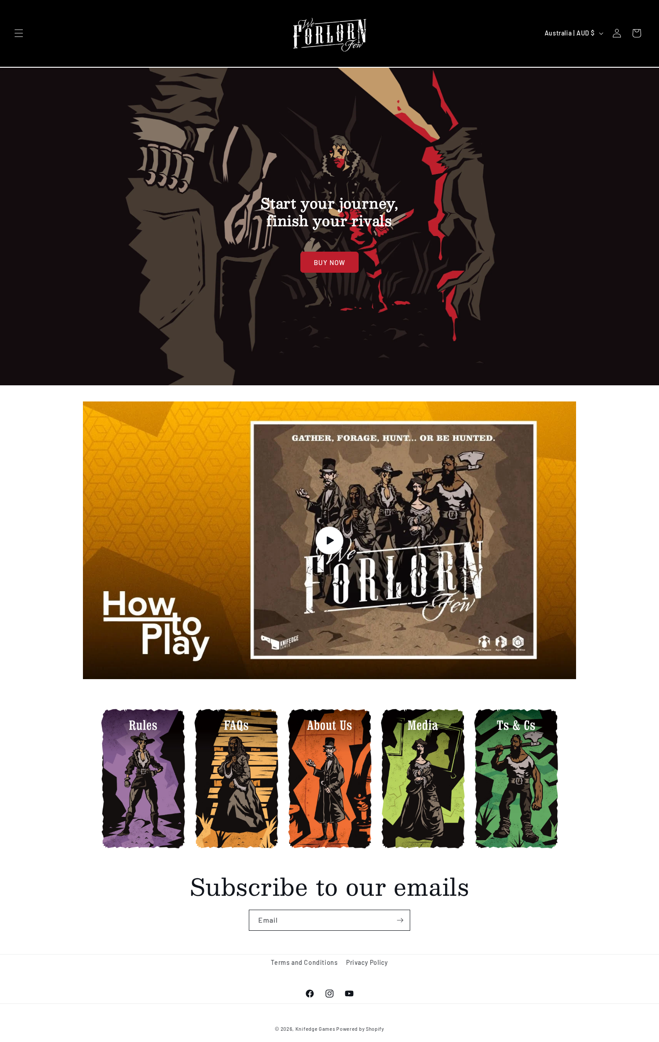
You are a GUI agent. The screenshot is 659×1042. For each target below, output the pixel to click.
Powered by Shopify (360, 1029)
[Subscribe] (400, 920)
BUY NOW (329, 262)
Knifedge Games (315, 1029)
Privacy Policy (367, 962)
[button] (19, 33)
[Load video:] (329, 540)
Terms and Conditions (304, 962)
